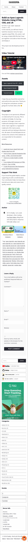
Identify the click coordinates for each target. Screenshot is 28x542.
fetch (13, 254)
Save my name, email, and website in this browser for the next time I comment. (13, 341)
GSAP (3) (4, 440)
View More (6, 529)
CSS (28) (4, 431)
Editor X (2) (4, 437)
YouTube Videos (12, 217)
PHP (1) (3, 468)
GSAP (12, 25)
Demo (18, 93)
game (8, 263)
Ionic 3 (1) (4, 446)
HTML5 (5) (4, 443)
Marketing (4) (5, 452)
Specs (4, 538)
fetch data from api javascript (11, 259)
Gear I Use (10, 538)
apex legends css (8, 243)
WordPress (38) (6, 483)
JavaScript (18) (5, 449)
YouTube (5, 501)
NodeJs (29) (5, 458)
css (15, 252)
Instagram (5, 497)
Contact (21, 7)
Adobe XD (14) (5, 425)
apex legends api (19, 241)
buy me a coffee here (14, 203)
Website (6, 328)
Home (6, 7)
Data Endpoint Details (10, 88)
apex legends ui (11, 248)
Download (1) (5, 434)
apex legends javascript (10, 246)
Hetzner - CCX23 (8, 516)
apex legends (10, 241)
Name (6, 311)
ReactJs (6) (4, 471)
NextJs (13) (4, 455)
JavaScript (17, 25)
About (13, 7)
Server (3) (4, 474)
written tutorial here (17, 73)
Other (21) (4, 462)
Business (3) (5, 428)
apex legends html (18, 243)
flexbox (14, 261)
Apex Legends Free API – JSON (13, 83)
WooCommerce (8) (6, 480)
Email (6, 319)
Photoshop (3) (5, 465)
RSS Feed (17, 538)
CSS (9, 25)
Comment (7, 287)
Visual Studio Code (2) (7, 477)
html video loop (15, 263)
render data (17, 265)
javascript (11, 265)
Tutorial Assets (8, 93)
